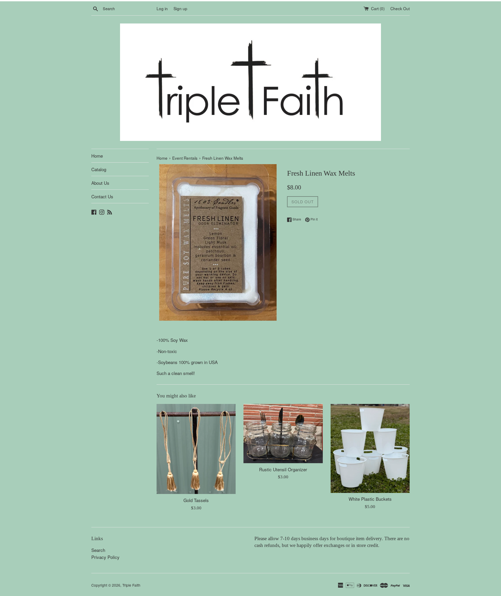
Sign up (180, 8)
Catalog (98, 169)
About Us (100, 183)
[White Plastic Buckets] (370, 448)
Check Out (400, 8)
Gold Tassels (196, 500)
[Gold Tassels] (196, 449)
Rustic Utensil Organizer (283, 469)
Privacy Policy (105, 557)
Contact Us (102, 196)
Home (97, 155)
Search (98, 550)
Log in (162, 8)
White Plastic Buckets (370, 499)
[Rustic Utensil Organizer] (283, 433)
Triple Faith (131, 585)
